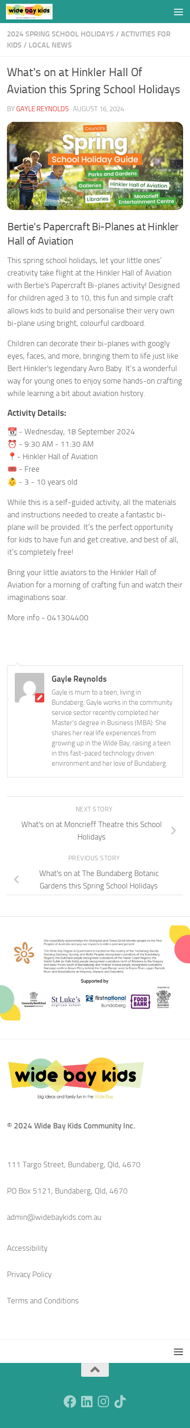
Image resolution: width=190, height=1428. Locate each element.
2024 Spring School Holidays (60, 34)
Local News (50, 45)
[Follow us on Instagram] (103, 1401)
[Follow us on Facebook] (70, 1401)
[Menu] (178, 11)
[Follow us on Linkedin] (86, 1401)
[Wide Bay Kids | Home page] (37, 11)
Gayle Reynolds (42, 109)
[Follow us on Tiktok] (119, 1401)
